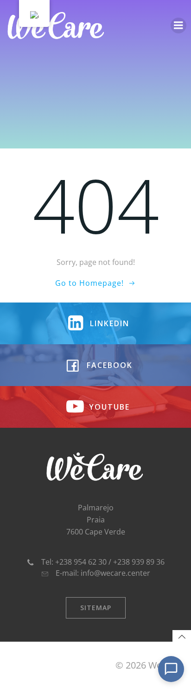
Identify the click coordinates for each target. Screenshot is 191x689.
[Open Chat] (171, 669)
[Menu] (178, 25)
